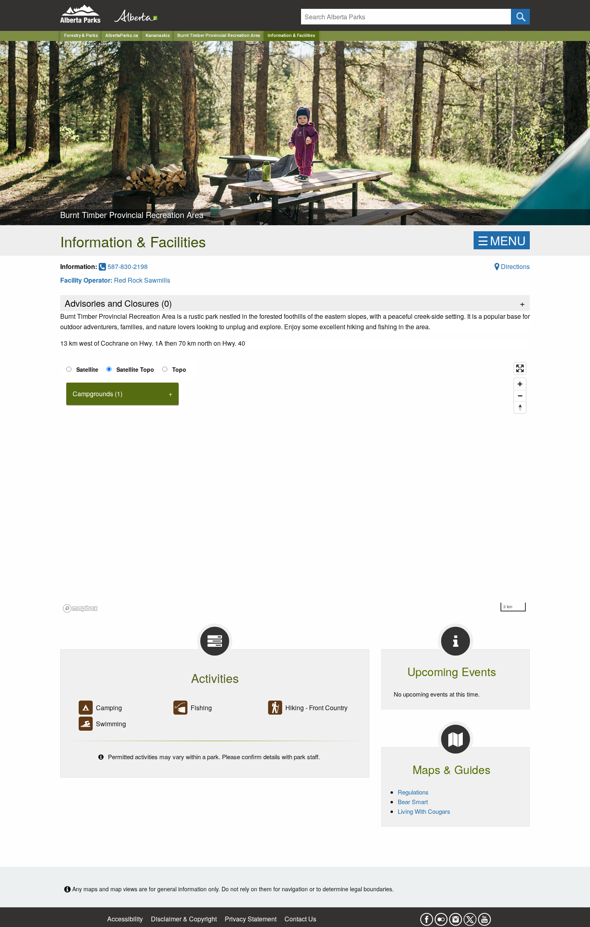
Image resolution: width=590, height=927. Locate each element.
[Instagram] (455, 916)
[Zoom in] (520, 384)
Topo (179, 369)
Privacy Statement (251, 918)
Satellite (87, 369)
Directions (514, 266)
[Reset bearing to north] (520, 407)
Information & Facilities (291, 35)
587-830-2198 (127, 266)
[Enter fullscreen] (520, 368)
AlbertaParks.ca (122, 35)
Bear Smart (413, 801)
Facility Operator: (87, 280)
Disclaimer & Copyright (184, 918)
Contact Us (300, 918)
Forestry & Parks (81, 35)
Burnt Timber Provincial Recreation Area (218, 35)
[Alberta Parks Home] (85, 13)
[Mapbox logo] (80, 608)
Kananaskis (158, 35)
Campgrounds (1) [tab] (97, 393)
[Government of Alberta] (133, 13)
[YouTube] (484, 916)
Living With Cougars (424, 811)
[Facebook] (426, 916)
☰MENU (502, 240)
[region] (295, 487)
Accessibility (125, 918)
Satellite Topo (135, 369)
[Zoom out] (520, 395)
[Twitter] (470, 916)
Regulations (413, 792)
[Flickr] (441, 916)
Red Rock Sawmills (142, 280)
